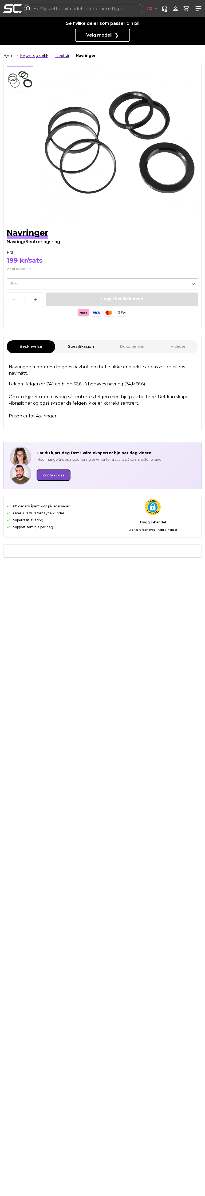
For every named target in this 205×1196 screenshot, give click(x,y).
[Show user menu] (175, 8)
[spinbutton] (25, 300)
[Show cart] (186, 8)
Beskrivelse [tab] (30, 346)
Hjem (8, 55)
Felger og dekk (34, 55)
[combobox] (83, 8)
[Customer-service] (164, 8)
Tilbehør (62, 55)
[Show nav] (197, 8)
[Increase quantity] (36, 300)
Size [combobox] (15, 283)
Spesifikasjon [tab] (81, 346)
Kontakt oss (53, 475)
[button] (153, 8)
